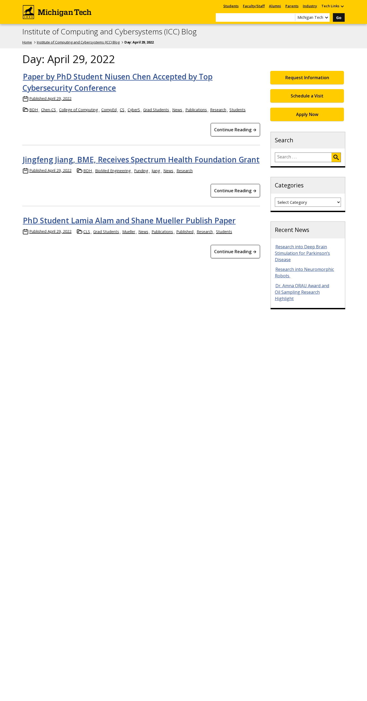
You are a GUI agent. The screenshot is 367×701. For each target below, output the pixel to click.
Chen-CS (48, 109)
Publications (196, 109)
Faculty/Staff (254, 5)
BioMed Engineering (113, 170)
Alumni (275, 5)
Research (218, 109)
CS (122, 109)
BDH (33, 109)
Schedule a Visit (307, 96)
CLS (86, 231)
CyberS (134, 109)
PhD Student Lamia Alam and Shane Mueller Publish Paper (129, 220)
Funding (141, 170)
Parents (291, 5)
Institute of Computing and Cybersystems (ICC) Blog (109, 31)
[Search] (336, 157)
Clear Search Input (291, 17)
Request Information (307, 78)
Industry (310, 5)
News (177, 109)
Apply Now (307, 114)
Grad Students (156, 109)
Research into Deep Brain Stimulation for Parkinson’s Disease (302, 253)
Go (338, 17)
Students (231, 5)
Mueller (128, 231)
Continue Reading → (235, 130)
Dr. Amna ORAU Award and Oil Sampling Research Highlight (302, 292)
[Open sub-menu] (342, 6)
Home (27, 42)
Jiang (156, 170)
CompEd (109, 109)
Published (184, 231)
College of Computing (78, 109)
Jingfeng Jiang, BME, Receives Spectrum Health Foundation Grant (141, 159)
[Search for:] (303, 157)
